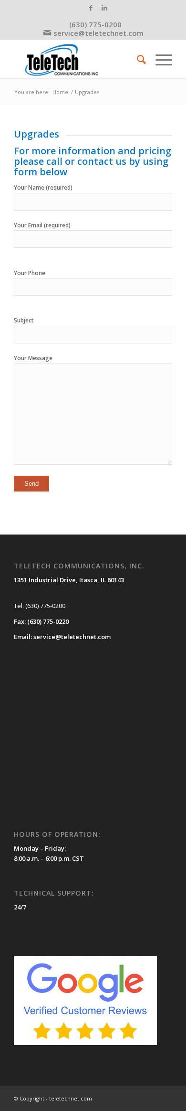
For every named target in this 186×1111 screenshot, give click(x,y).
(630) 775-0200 (95, 24)
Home (60, 92)
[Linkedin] (104, 7)
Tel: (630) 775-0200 (39, 605)
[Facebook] (90, 7)
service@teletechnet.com (98, 33)
